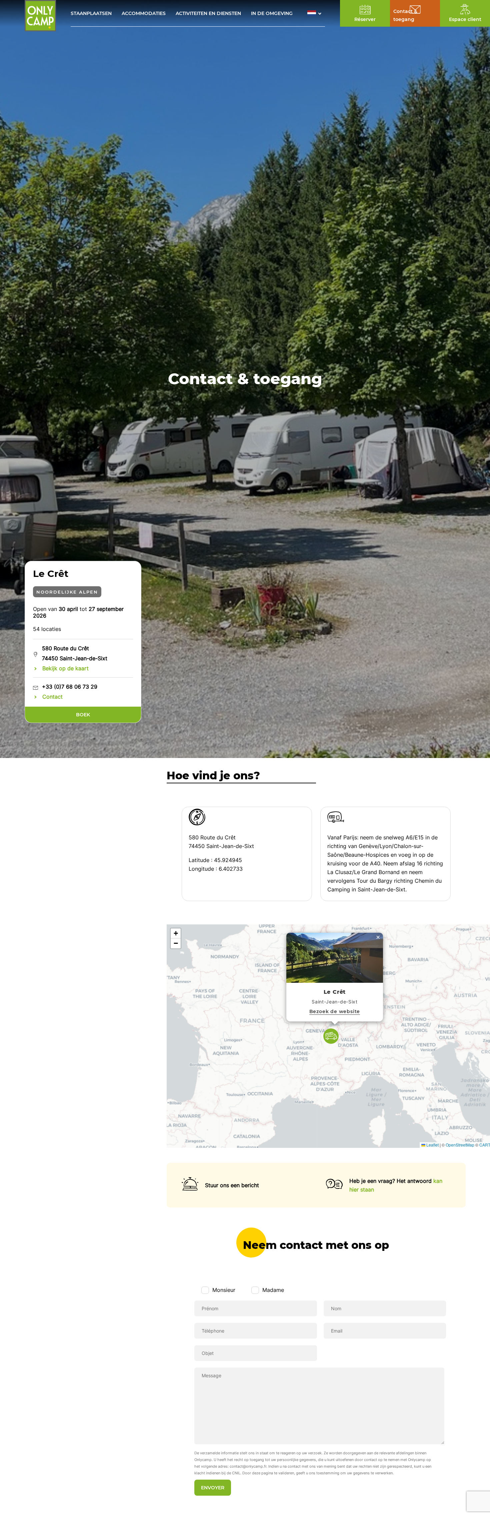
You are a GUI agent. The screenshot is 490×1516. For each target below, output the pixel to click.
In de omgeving (272, 13)
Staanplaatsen (91, 13)
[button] (316, 13)
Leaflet (432, 1145)
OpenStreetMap (460, 1145)
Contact (52, 696)
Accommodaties (144, 13)
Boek (83, 715)
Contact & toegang (405, 15)
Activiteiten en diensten (208, 13)
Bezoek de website (334, 1011)
